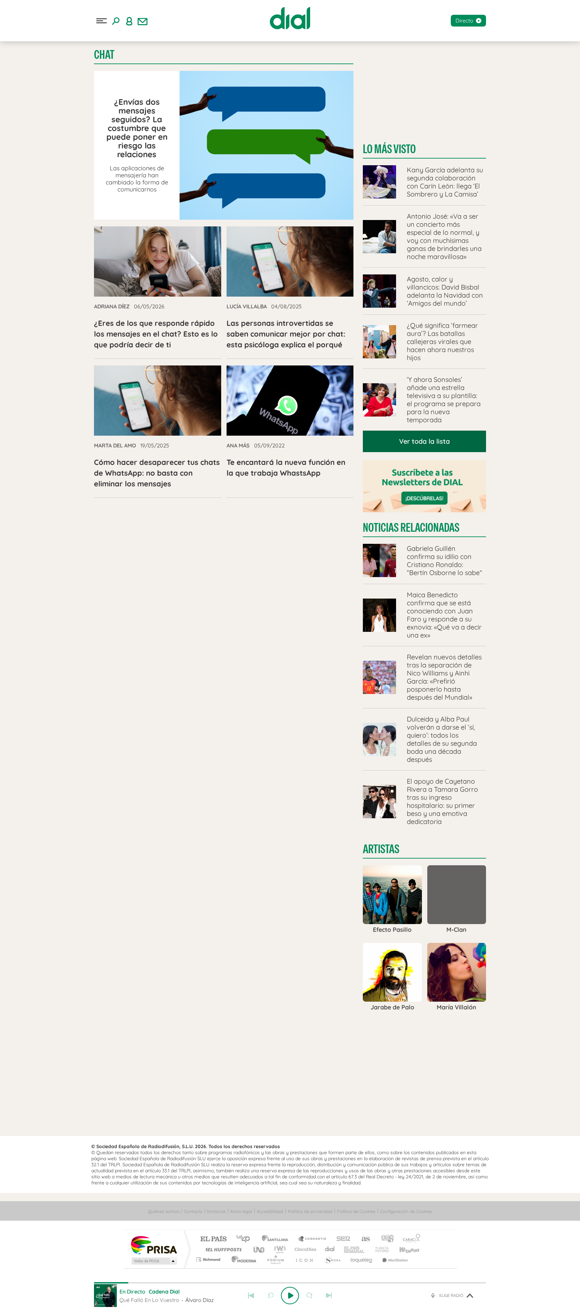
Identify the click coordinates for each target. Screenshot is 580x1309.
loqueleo (362, 1259)
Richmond (209, 1259)
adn (385, 1239)
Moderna (242, 1259)
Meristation (394, 1259)
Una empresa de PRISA (154, 1244)
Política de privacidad (310, 1211)
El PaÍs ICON (304, 1259)
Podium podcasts (275, 1259)
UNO (259, 1249)
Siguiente (329, 1295)
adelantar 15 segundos (309, 1295)
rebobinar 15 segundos (270, 1295)
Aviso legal (241, 1211)
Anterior (251, 1295)
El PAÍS (213, 1239)
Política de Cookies (356, 1211)
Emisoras (216, 1211)
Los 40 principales (245, 1239)
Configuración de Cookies (406, 1211)
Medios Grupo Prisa (154, 1261)
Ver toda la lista (424, 441)
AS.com (362, 1239)
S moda (332, 1259)
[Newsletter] (142, 20)
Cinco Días (304, 1249)
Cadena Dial (330, 1249)
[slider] (290, 1282)
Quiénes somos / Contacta (175, 1211)
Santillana (277, 1239)
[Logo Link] (290, 18)
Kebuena (403, 1249)
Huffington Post (222, 1249)
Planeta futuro (379, 1249)
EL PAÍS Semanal (354, 1249)
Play (290, 1295)
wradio (278, 1249)
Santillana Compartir (312, 1239)
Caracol (409, 1239)
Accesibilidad (270, 1211)
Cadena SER (341, 1239)
